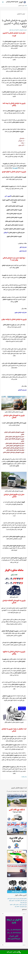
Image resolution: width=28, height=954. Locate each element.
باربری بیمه (15, 168)
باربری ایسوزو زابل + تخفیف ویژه (21, 906)
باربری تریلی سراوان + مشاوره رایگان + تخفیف (18, 904)
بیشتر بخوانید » (24, 776)
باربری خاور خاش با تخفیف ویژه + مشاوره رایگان (18, 900)
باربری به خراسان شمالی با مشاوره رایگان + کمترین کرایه (14, 24)
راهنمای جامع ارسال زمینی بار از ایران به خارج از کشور (17, 898)
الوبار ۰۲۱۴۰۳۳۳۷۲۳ (14, 2)
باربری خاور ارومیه (23, 902)
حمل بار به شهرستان (23, 30)
